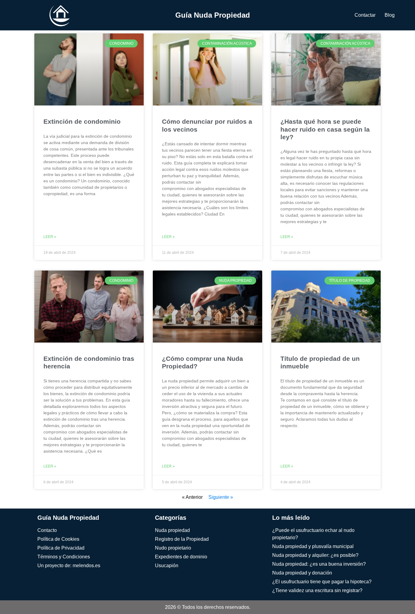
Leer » (49, 237)
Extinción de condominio (82, 121)
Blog (390, 15)
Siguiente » (220, 497)
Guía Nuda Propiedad (212, 15)
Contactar (365, 15)
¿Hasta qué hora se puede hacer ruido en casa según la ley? (325, 129)
